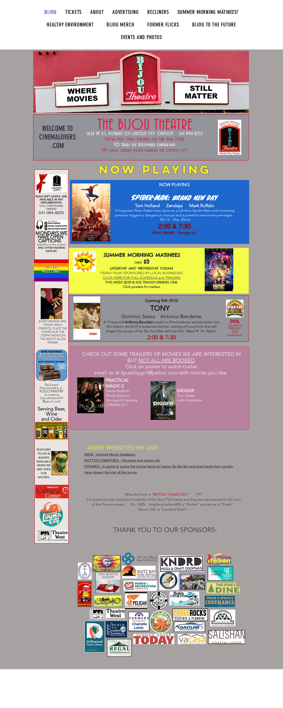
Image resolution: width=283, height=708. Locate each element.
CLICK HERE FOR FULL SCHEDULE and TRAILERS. (142, 278)
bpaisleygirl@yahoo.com (149, 373)
